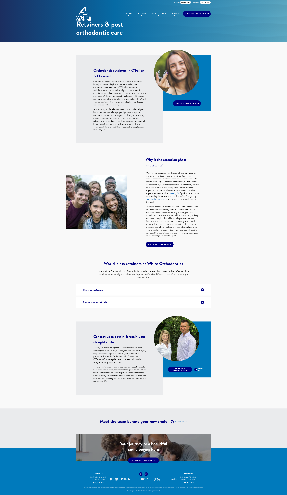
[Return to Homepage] (83, 14)
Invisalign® (174, 193)
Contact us (175, 14)
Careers (173, 479)
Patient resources (158, 14)
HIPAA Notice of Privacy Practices (120, 480)
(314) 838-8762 (188, 483)
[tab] (143, 290)
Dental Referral (157, 480)
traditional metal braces (156, 199)
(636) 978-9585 (98, 483)
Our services (141, 14)
